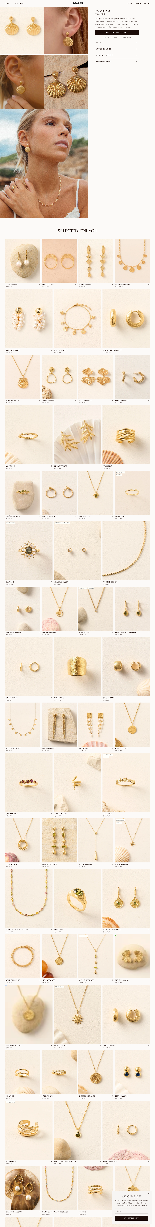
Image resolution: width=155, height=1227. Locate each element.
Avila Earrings (48, 516)
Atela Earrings (85, 401)
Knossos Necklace (87, 1096)
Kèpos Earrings (122, 401)
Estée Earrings (12, 285)
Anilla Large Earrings (112, 350)
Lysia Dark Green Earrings (126, 632)
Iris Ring (82, 1212)
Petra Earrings (121, 1096)
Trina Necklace (12, 864)
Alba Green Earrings (112, 930)
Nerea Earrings (49, 401)
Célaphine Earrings (14, 1212)
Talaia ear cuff (60, 814)
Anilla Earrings (110, 1046)
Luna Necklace (121, 748)
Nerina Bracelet (61, 350)
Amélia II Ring (47, 1096)
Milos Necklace (12, 401)
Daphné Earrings (49, 864)
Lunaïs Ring (59, 698)
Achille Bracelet (13, 980)
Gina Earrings (12, 698)
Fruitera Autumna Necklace (18, 930)
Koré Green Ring (13, 516)
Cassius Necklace (122, 285)
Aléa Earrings (48, 285)
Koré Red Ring (12, 814)
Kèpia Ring (107, 814)
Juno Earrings (109, 698)
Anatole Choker (110, 582)
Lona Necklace (85, 516)
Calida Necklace (49, 632)
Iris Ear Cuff (11, 1162)
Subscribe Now (131, 1218)
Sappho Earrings (86, 748)
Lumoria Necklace (13, 1046)
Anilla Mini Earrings (14, 632)
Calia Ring (10, 582)
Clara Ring (120, 516)
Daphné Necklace (86, 980)
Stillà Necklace (85, 864)
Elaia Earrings (60, 466)
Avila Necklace (121, 864)
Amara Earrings (86, 285)
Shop (7, 3)
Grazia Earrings (49, 748)
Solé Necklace (60, 1046)
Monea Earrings (122, 980)
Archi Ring (107, 466)
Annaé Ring (10, 466)
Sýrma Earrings (110, 1162)
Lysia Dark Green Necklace (65, 1162)
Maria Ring (59, 930)
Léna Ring (10, 1096)
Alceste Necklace (13, 748)
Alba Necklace (48, 980)
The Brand (18, 3)
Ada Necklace (84, 632)
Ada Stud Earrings (62, 582)
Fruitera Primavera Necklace (55, 1212)
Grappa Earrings (13, 350)
